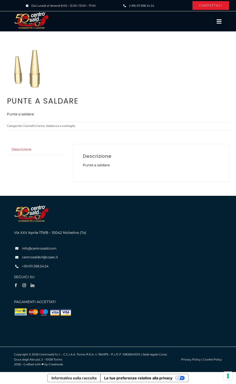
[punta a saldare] (27, 70)
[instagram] (24, 285)
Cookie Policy (212, 359)
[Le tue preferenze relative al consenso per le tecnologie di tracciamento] (228, 376)
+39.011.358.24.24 (35, 266)
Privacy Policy (191, 359)
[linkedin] (32, 285)
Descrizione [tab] (21, 149)
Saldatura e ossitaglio (60, 126)
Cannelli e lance (34, 126)
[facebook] (16, 285)
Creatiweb (56, 364)
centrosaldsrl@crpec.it (40, 257)
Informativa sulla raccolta (74, 378)
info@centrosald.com (39, 248)
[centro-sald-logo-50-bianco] (31, 13)
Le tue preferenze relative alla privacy (138, 378)
